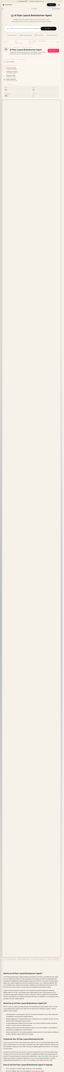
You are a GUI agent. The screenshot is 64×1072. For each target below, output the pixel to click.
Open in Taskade (53, 959)
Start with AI (52, 50)
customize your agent (38, 1071)
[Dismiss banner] (60, 1)
